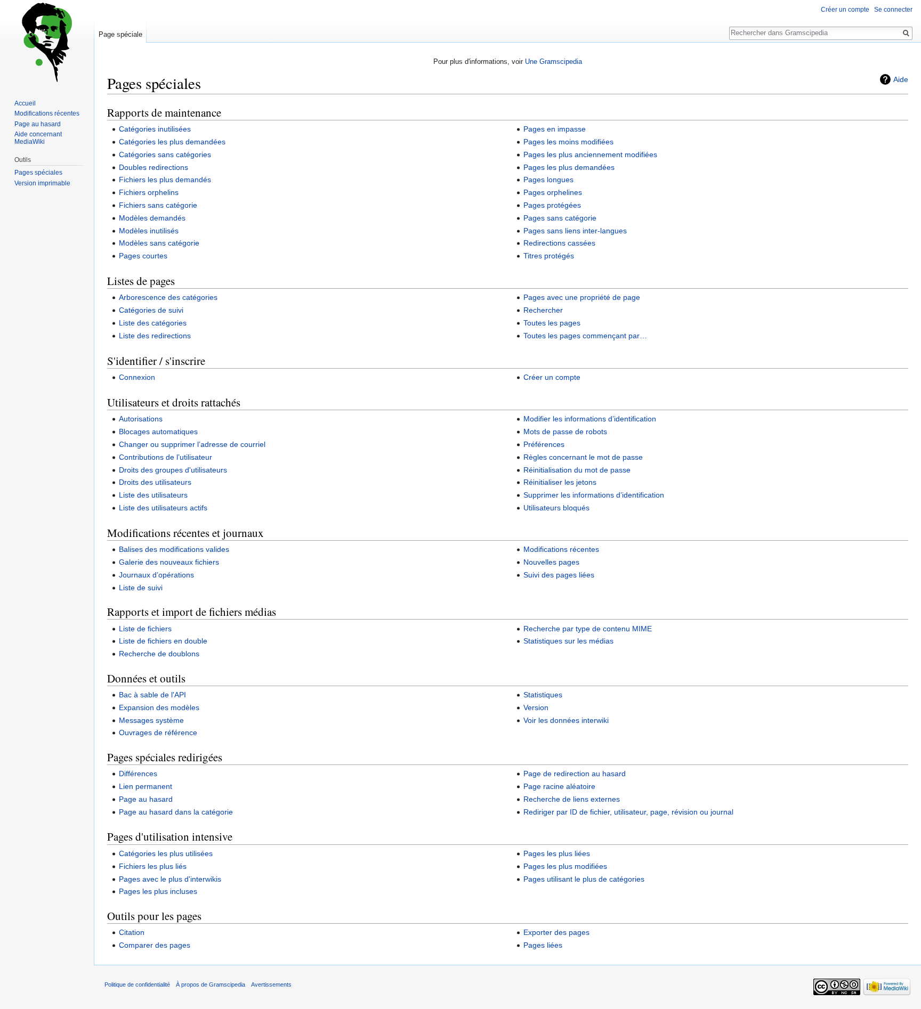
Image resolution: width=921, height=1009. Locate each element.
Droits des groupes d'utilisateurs (173, 470)
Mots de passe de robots (565, 431)
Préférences (543, 444)
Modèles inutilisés (149, 230)
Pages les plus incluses (158, 891)
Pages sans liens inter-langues (575, 230)
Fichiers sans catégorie (158, 205)
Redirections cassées (559, 243)
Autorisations (141, 418)
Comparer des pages (154, 945)
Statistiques (542, 694)
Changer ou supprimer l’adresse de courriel (192, 444)
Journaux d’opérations (156, 575)
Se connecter (893, 9)
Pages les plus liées (556, 853)
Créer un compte (551, 377)
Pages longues (548, 179)
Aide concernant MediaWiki (38, 138)
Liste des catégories (153, 323)
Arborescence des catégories (168, 297)
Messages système (151, 720)
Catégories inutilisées (155, 129)
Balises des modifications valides (174, 549)
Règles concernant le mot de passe (583, 457)
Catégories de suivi (151, 310)
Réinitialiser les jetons (559, 482)
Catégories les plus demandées (172, 141)
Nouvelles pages (551, 562)
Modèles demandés (152, 218)
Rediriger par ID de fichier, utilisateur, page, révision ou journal (628, 812)
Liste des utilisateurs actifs (163, 507)
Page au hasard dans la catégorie (176, 812)
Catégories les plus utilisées (166, 853)
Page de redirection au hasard (574, 773)
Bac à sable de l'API (152, 694)
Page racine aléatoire (559, 786)
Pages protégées (552, 205)
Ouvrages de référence (158, 732)
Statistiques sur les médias (568, 641)
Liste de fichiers (145, 628)
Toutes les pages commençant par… (585, 335)
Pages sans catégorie (559, 218)
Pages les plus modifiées (565, 866)
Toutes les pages (551, 323)
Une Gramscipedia (553, 62)
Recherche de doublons (159, 653)
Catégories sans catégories (165, 154)
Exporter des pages (556, 932)
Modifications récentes (561, 549)
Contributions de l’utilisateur (165, 457)
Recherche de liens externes (571, 799)
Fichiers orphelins (149, 192)
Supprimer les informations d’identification (593, 495)
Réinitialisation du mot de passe (577, 470)
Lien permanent (145, 786)
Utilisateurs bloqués (556, 507)
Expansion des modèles (159, 707)
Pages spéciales (38, 172)
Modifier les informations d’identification (589, 418)
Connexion (137, 377)
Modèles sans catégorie (159, 243)
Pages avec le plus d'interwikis (170, 879)
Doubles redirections (153, 167)
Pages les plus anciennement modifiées (590, 154)
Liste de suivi (141, 587)
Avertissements (271, 984)
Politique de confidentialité (137, 984)
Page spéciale (120, 34)
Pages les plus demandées (569, 167)
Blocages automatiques (158, 431)
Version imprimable (42, 183)
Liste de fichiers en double (163, 641)
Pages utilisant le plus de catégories (583, 879)
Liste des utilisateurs (153, 495)
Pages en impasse (554, 129)
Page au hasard (146, 799)
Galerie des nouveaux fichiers (169, 562)
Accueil (25, 103)
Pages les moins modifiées (568, 141)
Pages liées (542, 945)
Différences (138, 773)
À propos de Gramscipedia (210, 984)
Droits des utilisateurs (155, 482)
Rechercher (543, 310)
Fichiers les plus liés (153, 866)
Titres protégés (548, 255)
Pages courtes (143, 255)
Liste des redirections (155, 335)
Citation (131, 932)
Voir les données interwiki (566, 720)
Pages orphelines (552, 192)
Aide (900, 79)
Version (535, 707)
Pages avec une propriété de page (581, 297)
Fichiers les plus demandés (165, 179)
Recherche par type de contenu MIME (587, 628)
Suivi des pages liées (558, 575)
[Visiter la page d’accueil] (47, 42)
